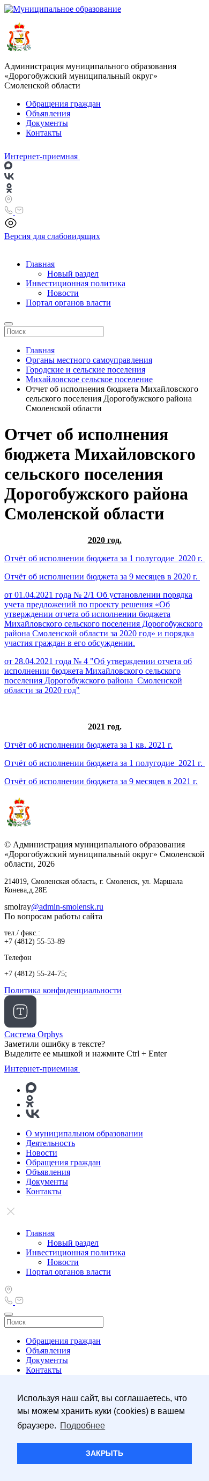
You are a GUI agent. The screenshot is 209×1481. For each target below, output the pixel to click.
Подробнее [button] (82, 1425)
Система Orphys (33, 1034)
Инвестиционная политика (75, 283)
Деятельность (50, 1143)
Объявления (48, 113)
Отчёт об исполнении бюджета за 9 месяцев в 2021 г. (101, 781)
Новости (63, 292)
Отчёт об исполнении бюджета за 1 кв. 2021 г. (88, 744)
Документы (47, 123)
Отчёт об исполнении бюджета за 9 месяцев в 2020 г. (102, 576)
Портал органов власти (68, 302)
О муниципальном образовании (84, 1133)
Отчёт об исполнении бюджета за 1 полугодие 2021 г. (104, 763)
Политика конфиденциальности (63, 990)
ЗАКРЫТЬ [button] (104, 1453)
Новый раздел (73, 273)
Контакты (44, 132)
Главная (40, 264)
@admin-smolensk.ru (67, 906)
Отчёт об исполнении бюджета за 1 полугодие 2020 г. (104, 558)
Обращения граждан (63, 103)
